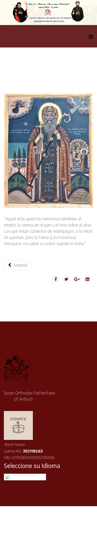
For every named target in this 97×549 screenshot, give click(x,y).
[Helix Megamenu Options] (91, 36)
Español (28, 477)
